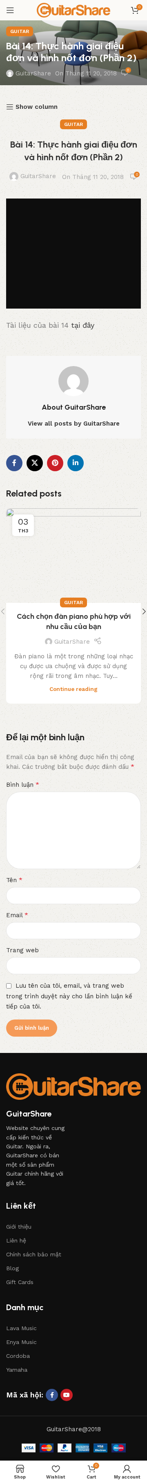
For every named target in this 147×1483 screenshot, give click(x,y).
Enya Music (21, 1342)
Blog (12, 1268)
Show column (37, 106)
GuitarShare (33, 73)
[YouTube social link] (66, 1395)
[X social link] (35, 463)
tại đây (82, 325)
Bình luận (22, 784)
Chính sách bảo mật (33, 1254)
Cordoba (18, 1356)
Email (17, 915)
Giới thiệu (18, 1226)
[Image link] (73, 1086)
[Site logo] (73, 9)
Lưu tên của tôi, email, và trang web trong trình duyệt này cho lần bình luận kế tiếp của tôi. (69, 996)
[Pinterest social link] (55, 463)
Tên (14, 880)
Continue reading (73, 689)
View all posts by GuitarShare (74, 423)
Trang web (22, 950)
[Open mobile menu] (10, 10)
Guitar (19, 31)
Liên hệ (16, 1240)
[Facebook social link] (14, 463)
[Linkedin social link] (75, 463)
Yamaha (16, 1369)
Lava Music (21, 1328)
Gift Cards (19, 1282)
